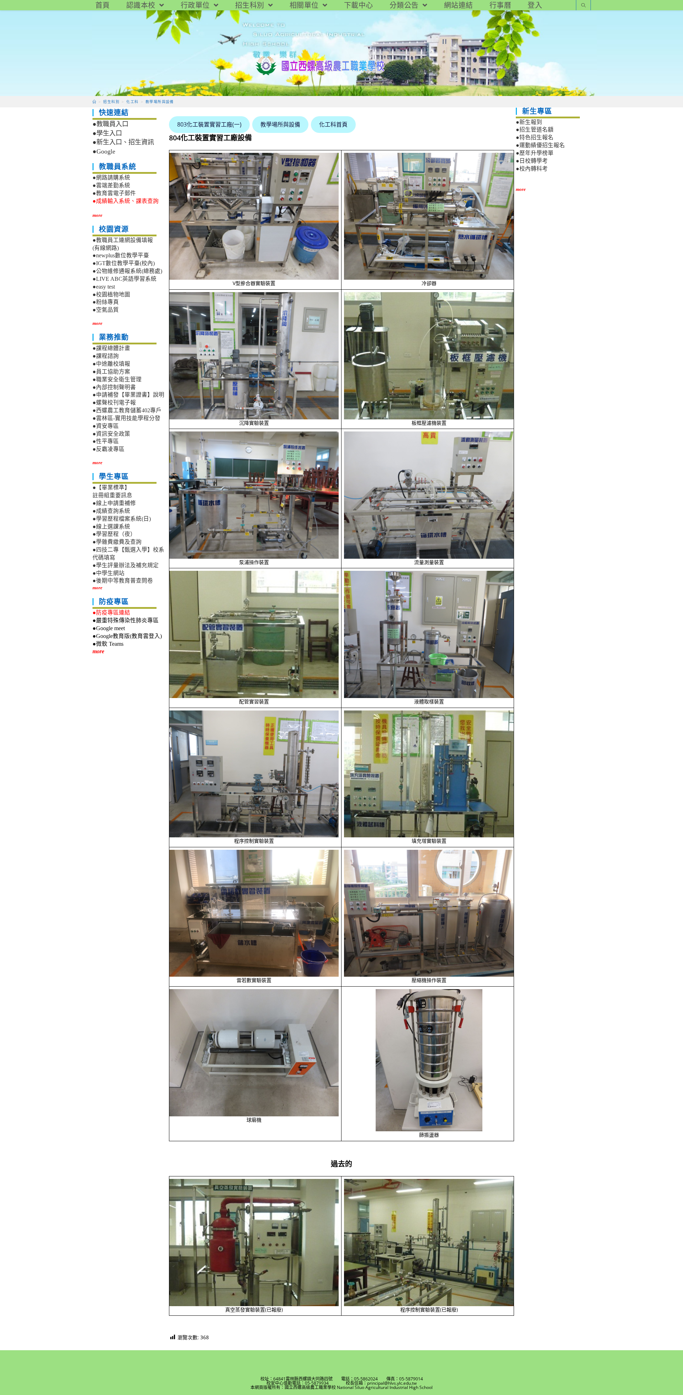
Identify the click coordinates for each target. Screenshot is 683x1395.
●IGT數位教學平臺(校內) (123, 263)
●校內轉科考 (532, 169)
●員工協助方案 (111, 372)
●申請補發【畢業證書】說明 (128, 395)
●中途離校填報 (111, 364)
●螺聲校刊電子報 (114, 402)
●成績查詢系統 (111, 511)
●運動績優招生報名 (540, 145)
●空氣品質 (105, 310)
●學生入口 (107, 133)
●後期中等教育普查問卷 (122, 581)
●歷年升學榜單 (535, 153)
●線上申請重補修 (114, 503)
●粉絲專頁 (105, 302)
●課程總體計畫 (111, 348)
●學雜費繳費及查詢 (117, 542)
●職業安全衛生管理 (117, 379)
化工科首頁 (333, 124)
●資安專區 (105, 426)
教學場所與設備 (280, 124)
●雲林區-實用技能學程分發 (126, 418)
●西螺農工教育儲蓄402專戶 (127, 410)
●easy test (103, 287)
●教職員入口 (110, 124)
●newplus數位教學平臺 (120, 255)
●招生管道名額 (535, 130)
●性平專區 (105, 441)
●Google (103, 151)
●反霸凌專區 (108, 449)
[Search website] (583, 6)
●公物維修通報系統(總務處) (127, 271)
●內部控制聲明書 (114, 387)
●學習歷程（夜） (114, 534)
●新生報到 (529, 122)
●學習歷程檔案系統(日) (121, 519)
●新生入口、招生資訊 (123, 142)
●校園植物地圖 (111, 294)
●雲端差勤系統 (111, 185)
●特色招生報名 (535, 137)
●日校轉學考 (532, 161)
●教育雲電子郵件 (114, 193)
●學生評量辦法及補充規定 (125, 565)
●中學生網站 (108, 573)
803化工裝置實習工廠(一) (209, 124)
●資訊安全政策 (111, 434)
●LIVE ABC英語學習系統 (124, 279)
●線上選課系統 (111, 527)
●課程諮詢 (105, 356)
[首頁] (94, 101)
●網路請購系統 (111, 178)
